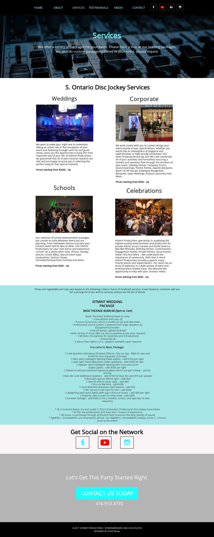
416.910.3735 (109, 503)
